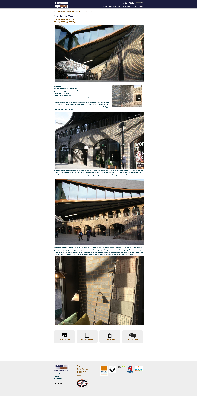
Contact (79, 377)
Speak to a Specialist (64, 339)
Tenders (79, 375)
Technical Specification (87, 339)
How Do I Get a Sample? (133, 339)
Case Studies (57, 11)
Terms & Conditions (81, 371)
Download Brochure (110, 339)
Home (99, 7)
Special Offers (80, 372)
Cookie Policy (80, 368)
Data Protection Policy (82, 369)
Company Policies (81, 374)
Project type (65, 11)
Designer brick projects (76, 11)
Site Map (79, 366)
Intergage (140, 394)
